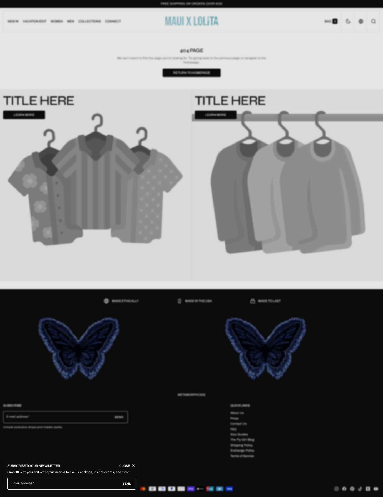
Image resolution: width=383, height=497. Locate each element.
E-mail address (21, 483)
